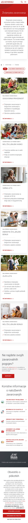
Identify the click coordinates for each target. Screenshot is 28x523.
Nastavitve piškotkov (14, 519)
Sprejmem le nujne (14, 511)
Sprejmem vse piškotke (14, 515)
